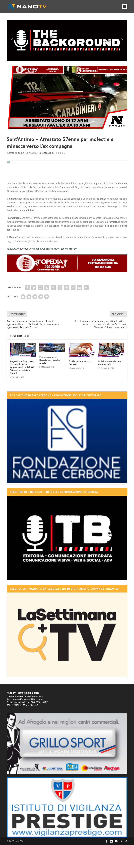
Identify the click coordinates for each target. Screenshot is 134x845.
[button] (67, 40)
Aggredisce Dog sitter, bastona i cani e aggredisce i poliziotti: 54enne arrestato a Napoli (22, 367)
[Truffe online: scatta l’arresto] (82, 350)
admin (21, 153)
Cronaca (44, 153)
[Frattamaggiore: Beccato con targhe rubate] (52, 347)
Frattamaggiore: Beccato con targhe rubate (49, 360)
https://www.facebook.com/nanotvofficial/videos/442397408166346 (42, 248)
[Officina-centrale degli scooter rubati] (111, 350)
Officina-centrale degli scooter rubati (110, 363)
